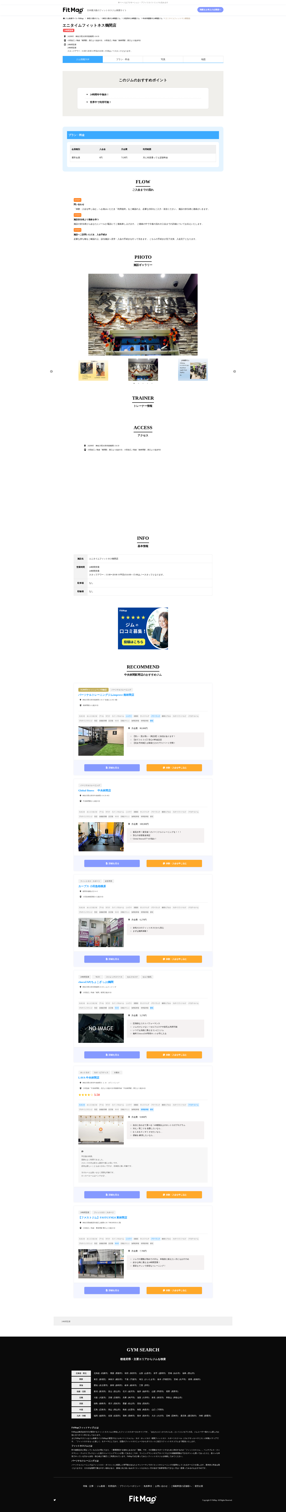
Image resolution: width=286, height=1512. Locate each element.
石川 (125, 1391)
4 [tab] (147, 383)
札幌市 (104, 1373)
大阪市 (102, 1398)
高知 (139, 1404)
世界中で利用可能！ (100, 102)
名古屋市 (103, 1385)
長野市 (175, 1391)
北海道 (97, 1373)
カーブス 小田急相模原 (92, 886)
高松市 (117, 1404)
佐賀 (110, 1416)
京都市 (117, 1398)
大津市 (146, 1398)
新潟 (96, 1391)
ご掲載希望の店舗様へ (181, 1486)
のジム (93, 18)
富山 (110, 1391)
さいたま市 (149, 1379)
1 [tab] (134, 383)
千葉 (127, 1379)
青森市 (119, 1373)
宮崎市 (175, 1416)
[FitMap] (143, 1502)
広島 (96, 1410)
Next (234, 371)
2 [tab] (138, 383)
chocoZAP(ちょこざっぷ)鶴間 (96, 982)
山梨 (154, 1391)
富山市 (117, 1391)
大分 (154, 1416)
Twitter (55, 1500)
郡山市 (191, 1373)
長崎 (125, 1416)
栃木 (159, 1379)
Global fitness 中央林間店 (94, 790)
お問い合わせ (161, 1486)
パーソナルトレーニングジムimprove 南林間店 (106, 694)
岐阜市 (133, 1385)
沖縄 (201, 1416)
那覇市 (207, 1416)
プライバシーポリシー (130, 1486)
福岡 (96, 1416)
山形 (141, 1373)
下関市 (160, 1410)
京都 (110, 1398)
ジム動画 (101, 1486)
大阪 (96, 1398)
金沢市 (131, 1391)
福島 (184, 1373)
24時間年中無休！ (99, 94)
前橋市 (197, 1379)
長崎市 (131, 1416)
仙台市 (176, 1373)
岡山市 (117, 1410)
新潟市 (102, 1391)
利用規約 (112, 1486)
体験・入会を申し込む (176, 768)
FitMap (214, 1500)
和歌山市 (177, 1398)
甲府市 (160, 1391)
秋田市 (133, 1373)
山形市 (148, 1373)
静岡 (112, 1385)
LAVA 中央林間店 (88, 1077)
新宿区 (102, 1379)
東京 (96, 1379)
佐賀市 (117, 1416)
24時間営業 (66, 1321)
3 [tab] (143, 383)
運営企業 (199, 1486)
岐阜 (127, 1385)
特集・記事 (88, 1486)
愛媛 (125, 1404)
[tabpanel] (143, 369)
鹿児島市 (192, 1416)
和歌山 (169, 1398)
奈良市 (160, 1398)
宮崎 (168, 1416)
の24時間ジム (111, 18)
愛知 (96, 1385)
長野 (168, 1391)
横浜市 (119, 1379)
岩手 (155, 1373)
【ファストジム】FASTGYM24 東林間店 (102, 1217)
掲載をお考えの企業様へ (210, 10)
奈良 (154, 1398)
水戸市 (182, 1379)
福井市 (146, 1391)
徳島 (96, 1404)
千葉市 (133, 1379)
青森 (112, 1373)
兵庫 (125, 1398)
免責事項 (148, 1486)
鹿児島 (183, 1416)
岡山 (110, 1410)
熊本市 (146, 1416)
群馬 (190, 1379)
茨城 (176, 1379)
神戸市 (131, 1398)
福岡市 (102, 1416)
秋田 (127, 1373)
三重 (141, 1385)
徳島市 (102, 1404)
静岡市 (119, 1385)
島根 (125, 1410)
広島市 (102, 1410)
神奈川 (111, 1379)
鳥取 (139, 1410)
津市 (147, 1385)
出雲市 (131, 1410)
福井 (139, 1391)
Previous (51, 371)
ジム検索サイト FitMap (74, 18)
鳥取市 (146, 1410)
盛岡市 (162, 1373)
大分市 (160, 1416)
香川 (110, 1404)
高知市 (146, 1404)
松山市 (131, 1404)
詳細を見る (114, 768)
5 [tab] (151, 383)
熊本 (139, 1416)
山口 (154, 1410)
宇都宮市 (167, 1379)
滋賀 (139, 1398)
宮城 (170, 1373)
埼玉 (141, 1379)
